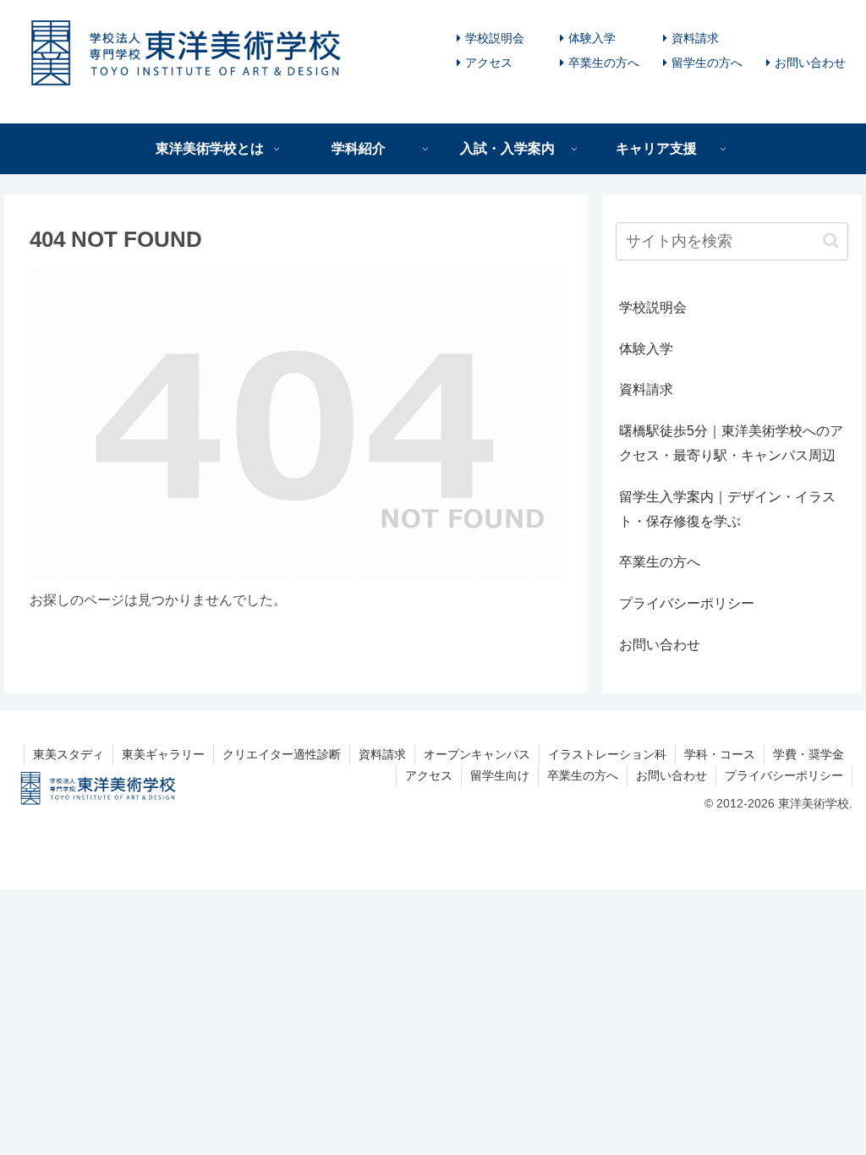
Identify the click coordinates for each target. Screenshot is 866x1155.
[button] (831, 240)
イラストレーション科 (607, 754)
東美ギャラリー (163, 754)
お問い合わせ (810, 62)
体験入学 (592, 38)
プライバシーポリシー (686, 603)
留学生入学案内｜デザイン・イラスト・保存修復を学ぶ (727, 509)
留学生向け (499, 775)
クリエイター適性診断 (281, 754)
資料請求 (695, 38)
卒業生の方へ (603, 62)
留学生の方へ (707, 62)
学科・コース (719, 754)
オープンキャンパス (477, 754)
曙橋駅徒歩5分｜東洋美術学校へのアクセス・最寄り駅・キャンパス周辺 (731, 443)
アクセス (488, 62)
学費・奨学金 (808, 754)
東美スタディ (68, 754)
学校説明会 (494, 38)
